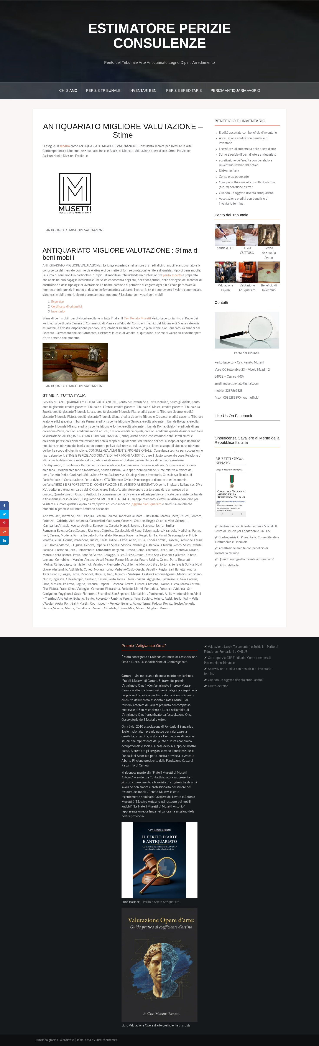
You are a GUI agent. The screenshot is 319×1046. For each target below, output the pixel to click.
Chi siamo (68, 90)
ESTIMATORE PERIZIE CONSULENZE (159, 36)
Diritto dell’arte (229, 171)
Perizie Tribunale (103, 90)
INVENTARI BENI (143, 90)
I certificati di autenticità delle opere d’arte (247, 149)
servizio (65, 146)
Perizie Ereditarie (184, 90)
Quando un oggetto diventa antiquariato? (246, 193)
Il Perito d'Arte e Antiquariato (160, 902)
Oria (88, 1040)
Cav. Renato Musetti (137, 318)
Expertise (57, 301)
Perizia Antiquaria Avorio (235, 90)
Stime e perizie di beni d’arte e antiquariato (247, 154)
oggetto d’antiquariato (146, 504)
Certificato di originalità (66, 306)
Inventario (58, 311)
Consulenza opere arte (234, 176)
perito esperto (172, 275)
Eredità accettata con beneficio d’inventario (248, 132)
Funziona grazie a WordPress (55, 1040)
